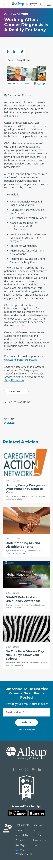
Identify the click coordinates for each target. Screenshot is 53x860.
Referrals (37, 824)
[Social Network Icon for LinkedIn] (39, 770)
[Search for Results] (4, 4)
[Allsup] (26, 753)
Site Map (20, 845)
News (36, 845)
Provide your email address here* (26, 704)
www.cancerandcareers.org (20, 359)
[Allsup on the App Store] (36, 813)
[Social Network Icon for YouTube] (33, 770)
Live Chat (37, 835)
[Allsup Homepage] (27, 4)
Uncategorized (16, 391)
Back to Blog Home (18, 60)
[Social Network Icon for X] (26, 770)
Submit (26, 722)
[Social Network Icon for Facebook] (13, 770)
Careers (37, 830)
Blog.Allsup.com (14, 380)
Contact (19, 830)
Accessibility (21, 835)
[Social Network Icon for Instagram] (20, 770)
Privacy (19, 840)
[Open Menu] (49, 4)
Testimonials (22, 824)
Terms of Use (40, 840)
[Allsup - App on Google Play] (17, 813)
